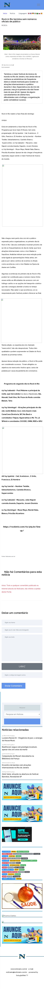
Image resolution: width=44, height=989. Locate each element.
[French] (31, 14)
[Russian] (39, 14)
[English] (29, 14)
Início (5, 13)
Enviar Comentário (13, 686)
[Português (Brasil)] (37, 13)
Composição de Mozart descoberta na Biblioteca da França (18, 757)
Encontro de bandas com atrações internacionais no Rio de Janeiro (16, 766)
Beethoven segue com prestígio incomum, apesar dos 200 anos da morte (19, 748)
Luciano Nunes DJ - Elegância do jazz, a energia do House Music (22, 739)
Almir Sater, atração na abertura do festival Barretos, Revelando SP (20, 775)
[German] (33, 14)
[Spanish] (41, 14)
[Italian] (35, 14)
